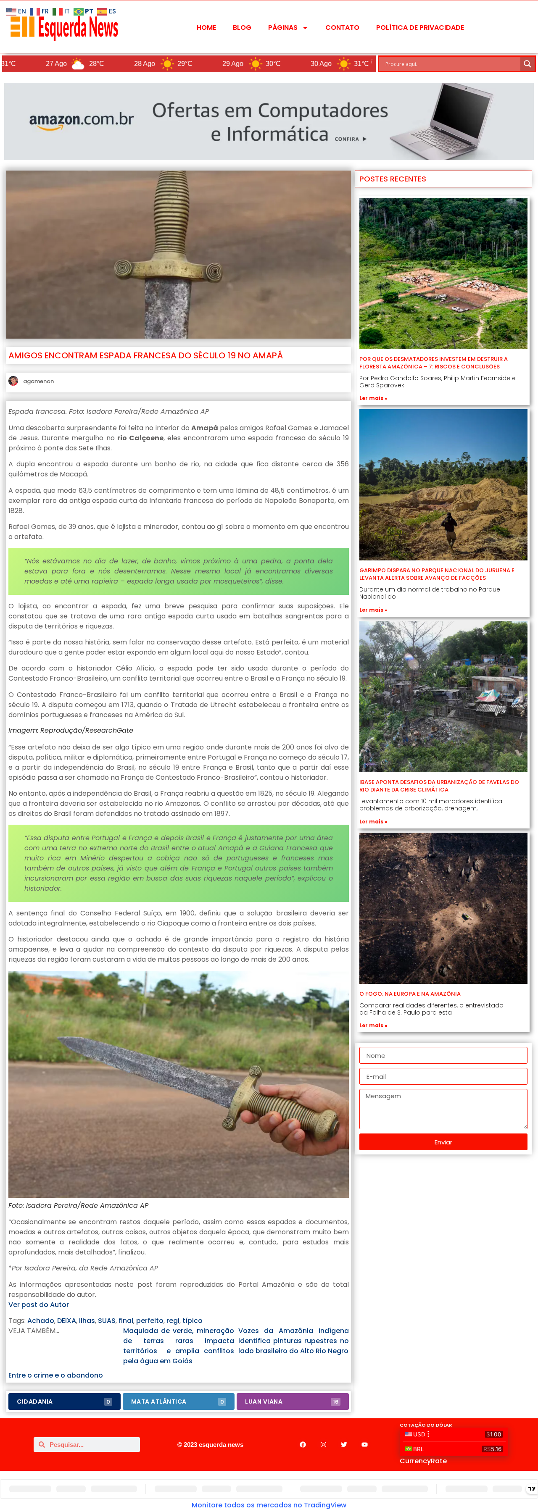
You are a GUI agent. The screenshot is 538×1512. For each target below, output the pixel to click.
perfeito (150, 1320)
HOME (206, 27)
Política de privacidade (420, 27)
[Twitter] (344, 1444)
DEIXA (66, 1320)
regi (172, 1320)
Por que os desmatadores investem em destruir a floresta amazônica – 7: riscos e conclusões (433, 363)
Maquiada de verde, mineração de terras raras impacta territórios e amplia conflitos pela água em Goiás (178, 1346)
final (126, 1320)
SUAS (107, 1320)
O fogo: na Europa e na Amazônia (410, 994)
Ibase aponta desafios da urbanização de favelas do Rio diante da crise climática (439, 786)
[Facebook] (302, 1444)
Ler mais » (373, 398)
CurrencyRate (423, 1461)
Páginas (283, 27)
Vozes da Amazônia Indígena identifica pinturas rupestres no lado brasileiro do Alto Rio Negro (293, 1341)
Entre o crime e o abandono (55, 1375)
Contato (342, 27)
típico (192, 1320)
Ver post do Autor (38, 1305)
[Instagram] (323, 1444)
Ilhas (87, 1320)
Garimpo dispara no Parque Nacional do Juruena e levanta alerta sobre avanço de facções (436, 574)
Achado (40, 1320)
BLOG (242, 27)
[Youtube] (364, 1444)
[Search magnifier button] (527, 64)
